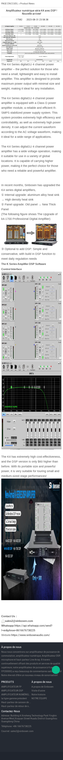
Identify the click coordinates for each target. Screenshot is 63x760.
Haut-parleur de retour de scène (16, 706)
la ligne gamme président (14, 698)
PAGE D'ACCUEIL (9, 3)
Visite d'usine (38, 690)
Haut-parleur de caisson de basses (16, 702)
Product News (27, 3)
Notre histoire (38, 694)
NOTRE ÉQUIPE (39, 698)
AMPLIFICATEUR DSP (12, 690)
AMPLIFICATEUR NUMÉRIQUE (16, 694)
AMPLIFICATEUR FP (11, 686)
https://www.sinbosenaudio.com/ (30, 635)
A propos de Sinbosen (42, 686)
